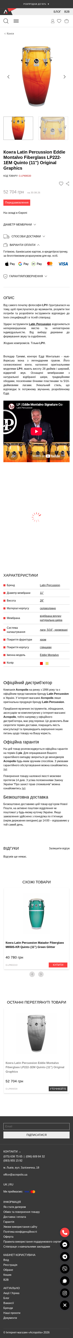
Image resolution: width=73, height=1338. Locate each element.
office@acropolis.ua (15, 1174)
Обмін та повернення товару (21, 1211)
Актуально (11, 1288)
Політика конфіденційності (20, 1231)
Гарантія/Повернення (26, 276)
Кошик (7, 1274)
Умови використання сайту (20, 1226)
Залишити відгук (59, 848)
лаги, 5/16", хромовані (54, 629)
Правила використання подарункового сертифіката (35, 1241)
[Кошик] (67, 21)
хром (43, 639)
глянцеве (46, 647)
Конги (10, 33)
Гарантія (8, 1221)
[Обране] (59, 21)
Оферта (8, 1236)
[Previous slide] (8, 76)
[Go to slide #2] (53, 128)
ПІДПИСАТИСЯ (36, 1134)
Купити (58, 964)
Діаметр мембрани (17, 224)
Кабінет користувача (19, 1255)
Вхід (6, 1259)
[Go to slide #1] (18, 128)
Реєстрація (10, 1264)
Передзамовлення (17, 202)
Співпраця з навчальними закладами (26, 1246)
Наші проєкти (11, 1312)
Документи (10, 1317)
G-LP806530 (11, 1089)
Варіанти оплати (22, 244)
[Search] (5, 21)
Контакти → (12, 1151)
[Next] (41, 974)
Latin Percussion (40, 324)
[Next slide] (64, 76)
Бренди (8, 1308)
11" (42, 592)
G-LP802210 (11, 965)
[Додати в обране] (61, 184)
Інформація (12, 1202)
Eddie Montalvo (49, 655)
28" (42, 600)
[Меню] (16, 21)
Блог (57, 11)
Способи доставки (26, 236)
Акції (6, 1293)
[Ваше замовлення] (52, 21)
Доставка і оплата (14, 1216)
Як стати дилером (14, 1206)
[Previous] (32, 974)
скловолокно (48, 608)
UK (5, 1184)
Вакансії (8, 1303)
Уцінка (15, 1293)
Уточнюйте (58, 1088)
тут (5, 769)
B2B (67, 11)
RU (11, 1184)
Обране (8, 1269)
